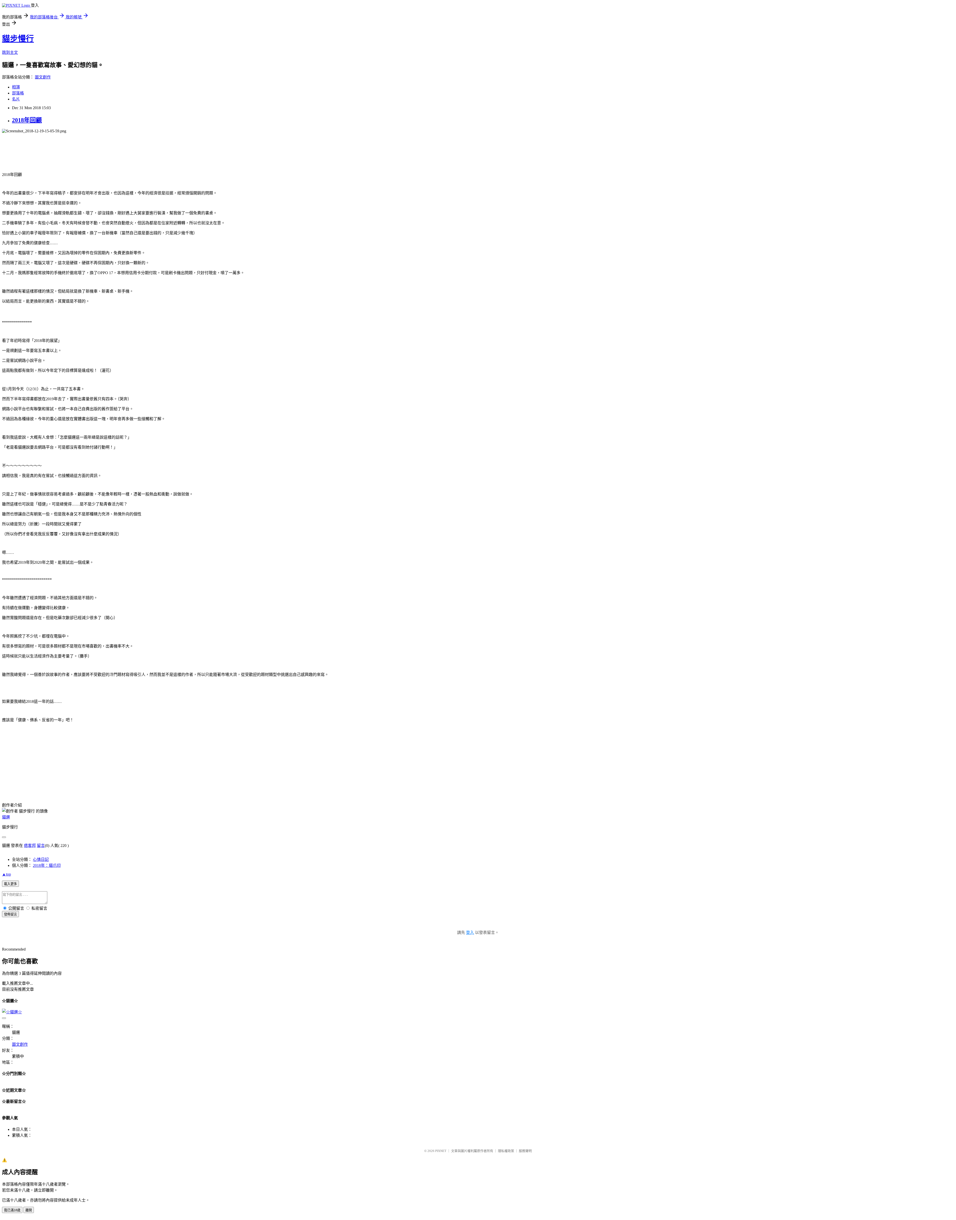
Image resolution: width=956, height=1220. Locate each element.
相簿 (16, 87)
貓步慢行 (18, 38)
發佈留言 (10, 914)
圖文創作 (43, 77)
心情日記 (41, 859)
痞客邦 (30, 845)
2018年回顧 (27, 120)
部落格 (18, 93)
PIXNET (440, 1151)
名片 (16, 99)
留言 (41, 845)
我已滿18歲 (12, 1210)
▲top (6, 874)
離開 (28, 1210)
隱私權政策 (506, 1151)
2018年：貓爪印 (47, 865)
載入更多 (10, 884)
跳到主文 (10, 52)
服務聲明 (525, 1151)
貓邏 (6, 817)
